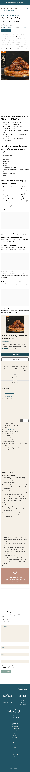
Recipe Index (15, 726)
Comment (4, 626)
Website (3, 662)
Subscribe (15, 740)
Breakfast (4, 15)
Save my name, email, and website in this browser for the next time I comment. (15, 666)
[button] (2, 348)
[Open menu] (28, 9)
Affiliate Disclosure (15, 737)
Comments (23, 27)
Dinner (15, 747)
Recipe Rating (4, 619)
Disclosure (18, 765)
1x (21, 420)
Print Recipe (16, 354)
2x (24, 420)
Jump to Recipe (6, 30)
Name (3, 647)
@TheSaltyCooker (15, 579)
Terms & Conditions (13, 765)
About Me (15, 733)
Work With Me (15, 735)
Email (3, 654)
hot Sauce (11, 429)
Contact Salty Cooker (15, 728)
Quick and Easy (15, 754)
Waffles (17, 15)
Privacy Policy (15, 730)
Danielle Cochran (6, 27)
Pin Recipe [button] (16, 359)
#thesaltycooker (15, 581)
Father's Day (10, 15)
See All (15, 759)
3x (27, 420)
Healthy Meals (15, 756)
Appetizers (15, 752)
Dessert (15, 749)
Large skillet (8, 396)
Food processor (9, 393)
